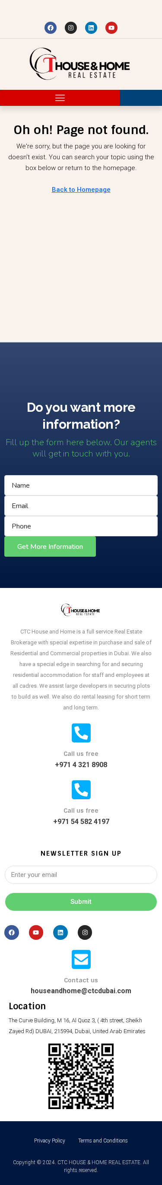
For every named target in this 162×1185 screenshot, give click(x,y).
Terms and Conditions (103, 1141)
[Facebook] (50, 28)
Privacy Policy (49, 1141)
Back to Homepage (81, 190)
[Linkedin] (91, 28)
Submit (81, 902)
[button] (60, 98)
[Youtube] (111, 28)
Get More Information (50, 546)
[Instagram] (71, 28)
